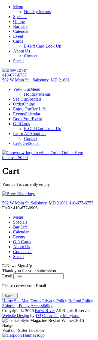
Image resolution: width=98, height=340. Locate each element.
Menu (18, 6)
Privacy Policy (54, 300)
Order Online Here (65, 152)
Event (18, 36)
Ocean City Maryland (60, 315)
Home (7, 300)
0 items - (15, 157)
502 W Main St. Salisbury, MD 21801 (35, 203)
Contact (30, 56)
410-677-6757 (14, 75)
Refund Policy (80, 300)
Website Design (15, 315)
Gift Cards (22, 241)
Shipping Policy (16, 305)
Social (18, 60)
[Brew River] (14, 70)
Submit (10, 296)
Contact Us (22, 251)
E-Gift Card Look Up (42, 46)
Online (19, 21)
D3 (38, 315)
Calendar (21, 31)
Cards (18, 41)
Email (7, 276)
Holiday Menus (37, 11)
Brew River (45, 310)
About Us (21, 51)
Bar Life (20, 26)
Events (19, 237)
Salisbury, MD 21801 (36, 80)
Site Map (21, 300)
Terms (35, 300)
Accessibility (41, 305)
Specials (20, 16)
